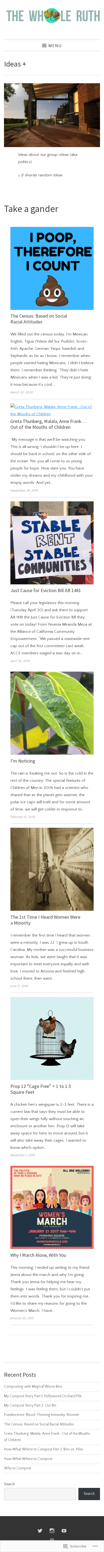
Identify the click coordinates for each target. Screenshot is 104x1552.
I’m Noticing (22, 761)
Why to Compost (17, 1468)
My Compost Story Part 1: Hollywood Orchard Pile (43, 1396)
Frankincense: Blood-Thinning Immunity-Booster (41, 1415)
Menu (55, 45)
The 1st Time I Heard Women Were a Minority (45, 920)
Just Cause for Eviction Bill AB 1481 (45, 590)
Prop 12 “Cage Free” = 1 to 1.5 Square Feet (40, 1089)
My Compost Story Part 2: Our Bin (30, 1406)
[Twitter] (40, 1530)
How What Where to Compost (28, 1459)
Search (9, 1484)
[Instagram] (52, 1530)
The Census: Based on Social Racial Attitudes (38, 319)
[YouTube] (64, 1530)
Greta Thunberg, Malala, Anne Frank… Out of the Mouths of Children (48, 424)
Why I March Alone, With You (38, 1255)
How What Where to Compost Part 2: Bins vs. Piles (43, 1449)
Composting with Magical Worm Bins (33, 1387)
